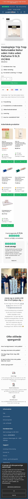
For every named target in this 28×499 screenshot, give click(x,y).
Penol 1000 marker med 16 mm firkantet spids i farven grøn (20, 179)
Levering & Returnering (9, 449)
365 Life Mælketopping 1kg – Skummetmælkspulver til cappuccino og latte (7, 144)
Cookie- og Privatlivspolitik (10, 459)
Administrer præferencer (14, 487)
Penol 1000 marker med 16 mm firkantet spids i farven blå (7, 179)
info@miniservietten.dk (15, 307)
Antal (2, 76)
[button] (3, 12)
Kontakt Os (6, 452)
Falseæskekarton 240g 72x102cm (6, 211)
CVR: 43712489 (7, 423)
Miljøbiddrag (6, 462)
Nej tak (14, 495)
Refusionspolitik (7, 420)
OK (14, 491)
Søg (4, 413)
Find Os (5, 455)
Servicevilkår (6, 416)
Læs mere (8, 257)
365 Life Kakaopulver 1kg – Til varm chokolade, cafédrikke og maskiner (20, 144)
